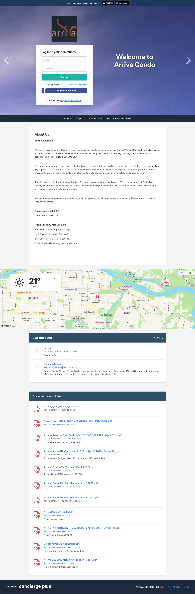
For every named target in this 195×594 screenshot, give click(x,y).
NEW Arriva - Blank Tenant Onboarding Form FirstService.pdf (78, 420)
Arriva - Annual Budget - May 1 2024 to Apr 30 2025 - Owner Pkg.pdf (82, 451)
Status (186, 587)
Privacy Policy (173, 587)
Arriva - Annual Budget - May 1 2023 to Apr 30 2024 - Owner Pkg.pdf (82, 527)
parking (48, 348)
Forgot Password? (78, 84)
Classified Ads (94, 118)
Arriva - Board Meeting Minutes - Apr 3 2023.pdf (71, 483)
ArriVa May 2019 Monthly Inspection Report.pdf (70, 559)
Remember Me (52, 85)
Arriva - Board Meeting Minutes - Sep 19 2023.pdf (71, 497)
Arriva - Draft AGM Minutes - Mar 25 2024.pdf (69, 467)
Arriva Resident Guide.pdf (58, 512)
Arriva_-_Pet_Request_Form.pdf (61, 406)
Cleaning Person (53, 364)
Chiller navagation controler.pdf (61, 543)
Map (78, 118)
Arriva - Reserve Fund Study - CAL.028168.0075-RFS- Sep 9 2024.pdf (83, 435)
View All (158, 338)
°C (46, 278)
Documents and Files (119, 118)
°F (53, 278)
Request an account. (71, 100)
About (67, 118)
